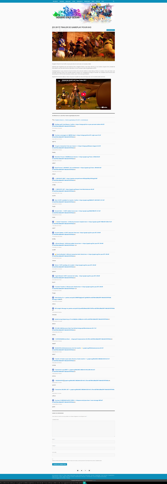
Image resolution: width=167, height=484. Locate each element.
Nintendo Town (82, 475)
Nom (53, 439)
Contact (94, 480)
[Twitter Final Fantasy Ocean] (81, 470)
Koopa (77, 475)
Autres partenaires (55, 475)
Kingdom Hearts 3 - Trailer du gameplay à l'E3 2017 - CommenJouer (71, 120)
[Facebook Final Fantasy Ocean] (77, 470)
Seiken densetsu (80, 1)
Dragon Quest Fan (55, 476)
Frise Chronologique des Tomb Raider (59, 477)
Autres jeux (98, 1)
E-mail (54, 445)
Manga (93, 1)
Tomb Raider (61, 1)
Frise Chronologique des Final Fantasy (99, 476)
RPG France (84, 476)
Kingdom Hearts (87, 1)
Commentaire (55, 419)
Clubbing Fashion (111, 475)
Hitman (73, 1)
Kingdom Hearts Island (67, 476)
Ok (84, 483)
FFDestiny (68, 477)
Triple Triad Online (104, 475)
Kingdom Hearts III (110, 30)
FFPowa (65, 475)
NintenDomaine (78, 476)
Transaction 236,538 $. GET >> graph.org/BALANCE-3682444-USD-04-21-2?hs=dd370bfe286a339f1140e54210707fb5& (84, 389)
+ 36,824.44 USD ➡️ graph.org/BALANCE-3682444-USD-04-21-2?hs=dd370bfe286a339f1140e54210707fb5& (81, 380)
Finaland (60, 476)
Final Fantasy (55, 1)
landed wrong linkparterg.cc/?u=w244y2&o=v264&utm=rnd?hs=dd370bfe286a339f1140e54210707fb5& (81, 319)
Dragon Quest (68, 1)
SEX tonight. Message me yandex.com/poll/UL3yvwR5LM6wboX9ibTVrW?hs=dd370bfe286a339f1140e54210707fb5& (85, 308)
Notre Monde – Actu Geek (90, 475)
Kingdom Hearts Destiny (71, 475)
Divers (103, 1)
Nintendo (73, 476)
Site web (54, 452)
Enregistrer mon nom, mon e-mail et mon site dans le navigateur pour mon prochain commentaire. (77, 460)
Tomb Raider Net (89, 476)
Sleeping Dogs (97, 475)
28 (60, 30)
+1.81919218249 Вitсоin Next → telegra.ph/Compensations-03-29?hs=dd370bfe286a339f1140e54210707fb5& (83, 339)
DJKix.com (61, 475)
